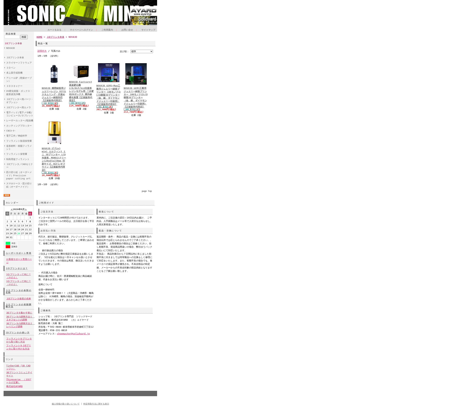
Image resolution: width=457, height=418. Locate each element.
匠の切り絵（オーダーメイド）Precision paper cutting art (19, 175)
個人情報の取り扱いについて (66, 404)
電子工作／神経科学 (16, 135)
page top (147, 191)
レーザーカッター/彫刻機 (19, 120)
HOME (39, 37)
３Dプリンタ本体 (13, 43)
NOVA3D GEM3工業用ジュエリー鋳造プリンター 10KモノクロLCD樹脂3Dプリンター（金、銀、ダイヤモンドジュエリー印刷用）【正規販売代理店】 (136, 97)
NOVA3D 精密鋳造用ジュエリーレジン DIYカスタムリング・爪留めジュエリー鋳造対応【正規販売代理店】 (54, 94)
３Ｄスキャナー (14, 86)
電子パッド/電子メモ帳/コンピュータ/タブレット (19, 114)
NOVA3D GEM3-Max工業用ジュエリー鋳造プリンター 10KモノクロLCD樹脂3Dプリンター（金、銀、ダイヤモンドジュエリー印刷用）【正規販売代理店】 (108, 95)
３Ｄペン (11, 67)
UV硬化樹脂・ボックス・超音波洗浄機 (19, 92)
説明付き (42, 51)
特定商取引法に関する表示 (96, 404)
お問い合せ (127, 29)
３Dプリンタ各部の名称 (18, 298)
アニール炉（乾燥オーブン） (19, 79)
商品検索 (11, 34)
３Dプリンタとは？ (17, 268)
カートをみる (54, 29)
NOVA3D (10, 48)
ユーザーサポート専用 (18, 253)
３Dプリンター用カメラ (18, 107)
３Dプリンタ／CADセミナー (19, 166)
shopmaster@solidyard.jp (73, 333)
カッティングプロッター (19, 125)
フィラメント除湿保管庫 (19, 141)
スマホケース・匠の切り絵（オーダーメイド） (19, 185)
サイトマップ (148, 29)
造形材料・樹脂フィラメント (19, 147)
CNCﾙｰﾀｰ (11, 130)
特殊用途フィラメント (17, 159)
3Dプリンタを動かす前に (19, 312)
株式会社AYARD (14, 386)
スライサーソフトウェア (19, 62)
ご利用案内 (107, 29)
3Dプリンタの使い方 (18, 332)
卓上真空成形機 (14, 72)
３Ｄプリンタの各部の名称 (18, 291)
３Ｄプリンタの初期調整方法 (18, 305)
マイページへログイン (81, 29)
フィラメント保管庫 (16, 154)
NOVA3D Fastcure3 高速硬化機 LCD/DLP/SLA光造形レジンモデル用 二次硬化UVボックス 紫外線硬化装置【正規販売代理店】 (81, 91)
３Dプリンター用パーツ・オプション (19, 101)
